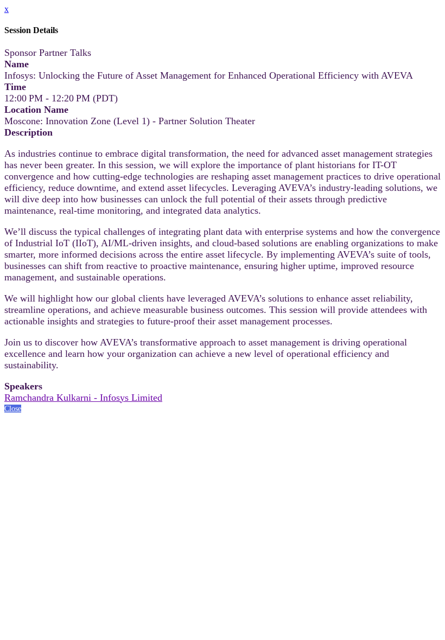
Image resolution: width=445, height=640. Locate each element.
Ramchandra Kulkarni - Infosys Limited (83, 397)
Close (12, 409)
